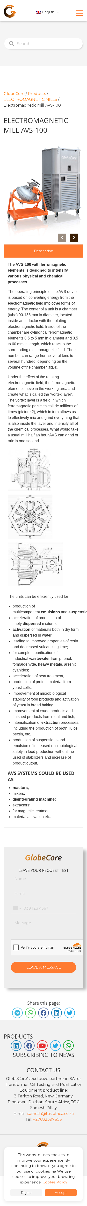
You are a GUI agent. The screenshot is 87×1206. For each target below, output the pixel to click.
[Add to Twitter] (69, 1013)
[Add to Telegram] (17, 1013)
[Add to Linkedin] (56, 1013)
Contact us (43, 1070)
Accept (61, 1192)
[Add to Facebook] (43, 1013)
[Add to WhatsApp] (30, 1013)
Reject (26, 1192)
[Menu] (79, 13)
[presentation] (62, 238)
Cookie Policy (55, 1182)
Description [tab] (43, 251)
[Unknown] (16, 908)
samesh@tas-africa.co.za (50, 1113)
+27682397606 (47, 1119)
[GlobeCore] (10, 11)
